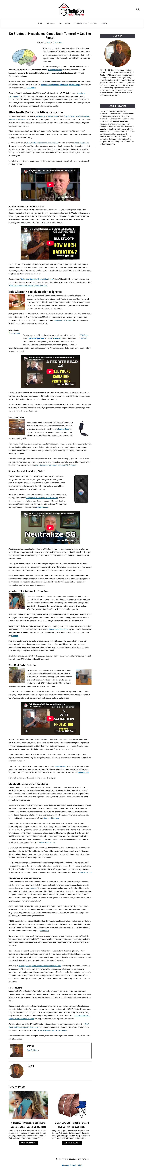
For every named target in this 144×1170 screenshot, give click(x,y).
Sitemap (65, 1165)
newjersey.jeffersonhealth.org (47, 116)
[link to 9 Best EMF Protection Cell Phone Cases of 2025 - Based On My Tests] (28, 1105)
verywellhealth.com (81, 143)
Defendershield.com (51, 818)
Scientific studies (55, 70)
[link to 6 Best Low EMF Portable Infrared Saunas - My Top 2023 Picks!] (71, 1105)
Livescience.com (85, 872)
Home (40, 23)
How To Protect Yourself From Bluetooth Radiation (28, 285)
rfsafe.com (33, 888)
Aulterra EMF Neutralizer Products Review (42, 498)
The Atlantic (44, 931)
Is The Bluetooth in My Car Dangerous (52, 1030)
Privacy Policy (76, 1165)
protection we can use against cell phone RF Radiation (55, 465)
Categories (64, 23)
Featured (50, 23)
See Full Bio (32, 1050)
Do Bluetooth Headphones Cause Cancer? (42, 143)
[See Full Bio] (38, 1050)
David (48, 42)
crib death (63, 85)
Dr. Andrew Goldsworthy (46, 842)
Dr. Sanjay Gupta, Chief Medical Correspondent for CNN (40, 966)
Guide (103, 23)
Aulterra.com (42, 507)
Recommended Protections (85, 23)
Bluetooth (59, 42)
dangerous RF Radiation (64, 320)
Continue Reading (28, 1143)
